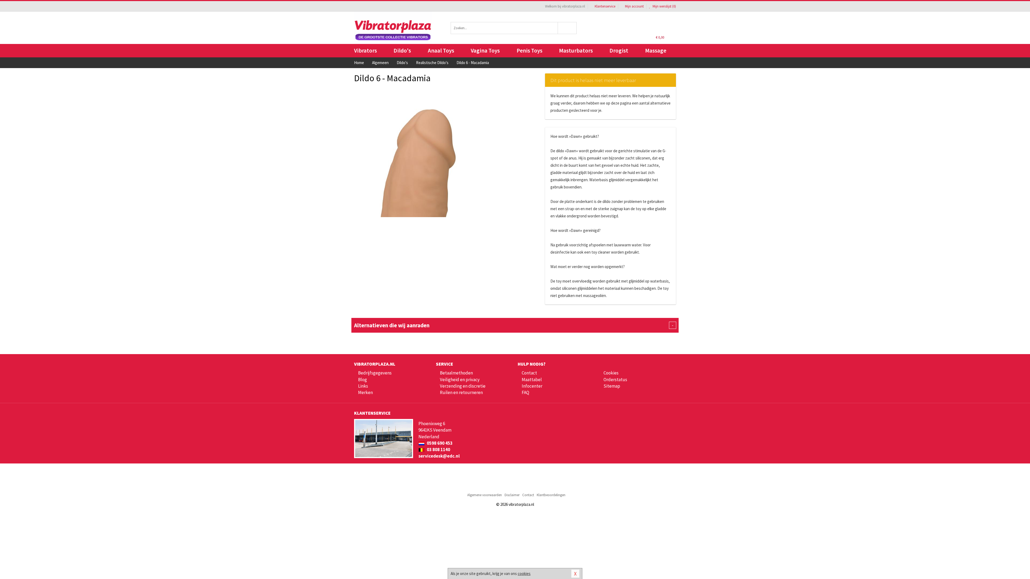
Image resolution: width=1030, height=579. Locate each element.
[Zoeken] (567, 28)
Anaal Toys (441, 50)
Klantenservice (605, 6)
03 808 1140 (438, 449)
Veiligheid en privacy (460, 380)
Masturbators (576, 50)
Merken (365, 392)
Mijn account (634, 6)
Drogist (618, 50)
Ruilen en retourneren (461, 392)
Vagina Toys (485, 50)
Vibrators (365, 50)
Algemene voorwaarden (484, 495)
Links (363, 386)
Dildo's (402, 50)
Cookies (611, 373)
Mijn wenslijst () (664, 6)
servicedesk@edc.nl (439, 456)
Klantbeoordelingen (551, 495)
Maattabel (532, 380)
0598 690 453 (439, 443)
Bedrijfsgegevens (375, 373)
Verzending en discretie (462, 386)
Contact (529, 373)
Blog (362, 380)
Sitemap (612, 386)
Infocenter (532, 386)
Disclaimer (512, 495)
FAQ (525, 392)
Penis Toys (529, 50)
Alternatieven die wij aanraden (513, 325)
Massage (655, 50)
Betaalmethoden (456, 373)
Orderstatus (615, 380)
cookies (524, 573)
